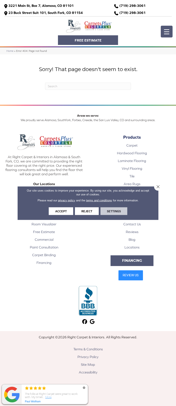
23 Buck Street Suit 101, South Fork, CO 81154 (45, 13)
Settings (114, 211)
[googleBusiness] (92, 321)
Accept (61, 211)
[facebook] (85, 321)
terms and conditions (99, 200)
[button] (88, 40)
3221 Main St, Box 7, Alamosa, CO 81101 (41, 5)
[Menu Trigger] (167, 31)
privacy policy (66, 200)
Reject (86, 211)
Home (10, 50)
